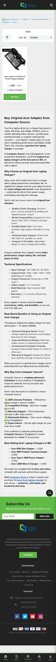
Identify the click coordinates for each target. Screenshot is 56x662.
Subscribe (44, 516)
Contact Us (28, 585)
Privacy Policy (17, 576)
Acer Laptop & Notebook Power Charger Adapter (14, 77)
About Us (26, 572)
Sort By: (23, 37)
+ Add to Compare (14, 90)
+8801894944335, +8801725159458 (28, 604)
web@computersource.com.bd (28, 598)
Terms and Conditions (15, 581)
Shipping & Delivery (40, 572)
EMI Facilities (32, 581)
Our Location (14, 572)
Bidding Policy (45, 581)
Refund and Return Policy (35, 576)
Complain (28, 555)
